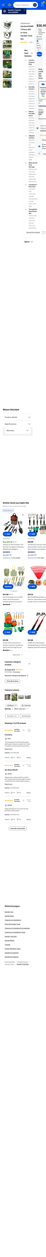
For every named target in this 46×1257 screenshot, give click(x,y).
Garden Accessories (12, 953)
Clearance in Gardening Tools (15, 932)
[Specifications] (29, 424)
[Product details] (29, 417)
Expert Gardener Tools (12, 949)
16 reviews (16, 672)
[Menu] (4, 5)
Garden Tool (9, 912)
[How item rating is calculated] (27, 675)
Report (29, 757)
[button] (26, 53)
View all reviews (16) (17, 828)
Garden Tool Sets (11, 936)
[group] (30, 42)
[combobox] (25, 5)
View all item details (33, 232)
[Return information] (38, 50)
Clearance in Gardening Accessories (17, 928)
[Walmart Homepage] (9, 5)
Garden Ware (9, 916)
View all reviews (12, 681)
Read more (8, 749)
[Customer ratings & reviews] (29, 663)
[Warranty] (27, 430)
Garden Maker (10, 940)
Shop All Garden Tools (12, 924)
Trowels (7, 944)
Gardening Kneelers (12, 957)
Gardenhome (25, 23)
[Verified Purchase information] (24, 730)
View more (16, 655)
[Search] (35, 5)
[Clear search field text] (31, 5)
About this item (11, 409)
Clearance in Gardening (13, 920)
